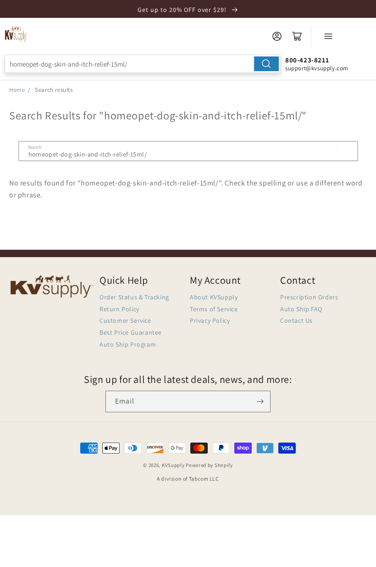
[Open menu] (328, 36)
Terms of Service (214, 309)
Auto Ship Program (128, 344)
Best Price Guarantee (131, 332)
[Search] (266, 63)
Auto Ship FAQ (301, 309)
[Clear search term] (327, 151)
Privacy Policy (210, 320)
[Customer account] (277, 36)
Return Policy (119, 309)
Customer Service (125, 320)
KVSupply (173, 465)
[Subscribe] (260, 401)
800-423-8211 (307, 60)
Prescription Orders (309, 297)
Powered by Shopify (209, 465)
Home (17, 90)
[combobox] (143, 64)
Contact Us (296, 320)
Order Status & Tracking (134, 297)
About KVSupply (214, 297)
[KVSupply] (16, 34)
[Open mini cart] (297, 36)
